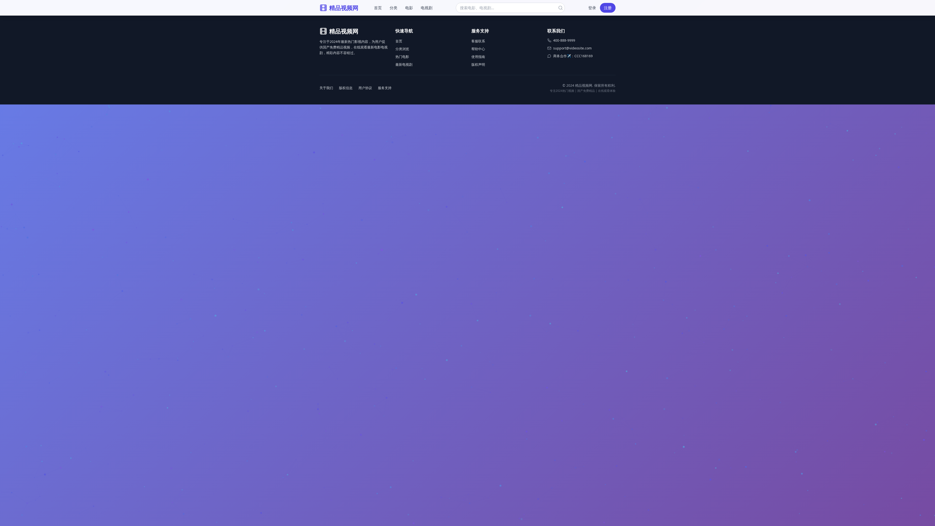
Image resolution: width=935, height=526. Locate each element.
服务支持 (385, 87)
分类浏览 (402, 49)
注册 (608, 7)
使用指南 (478, 56)
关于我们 (326, 87)
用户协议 (365, 87)
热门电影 (402, 56)
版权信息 (346, 87)
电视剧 (426, 7)
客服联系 (478, 41)
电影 (409, 7)
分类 (393, 7)
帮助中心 (478, 49)
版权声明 (478, 64)
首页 (378, 7)
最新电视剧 (403, 64)
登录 (592, 7)
